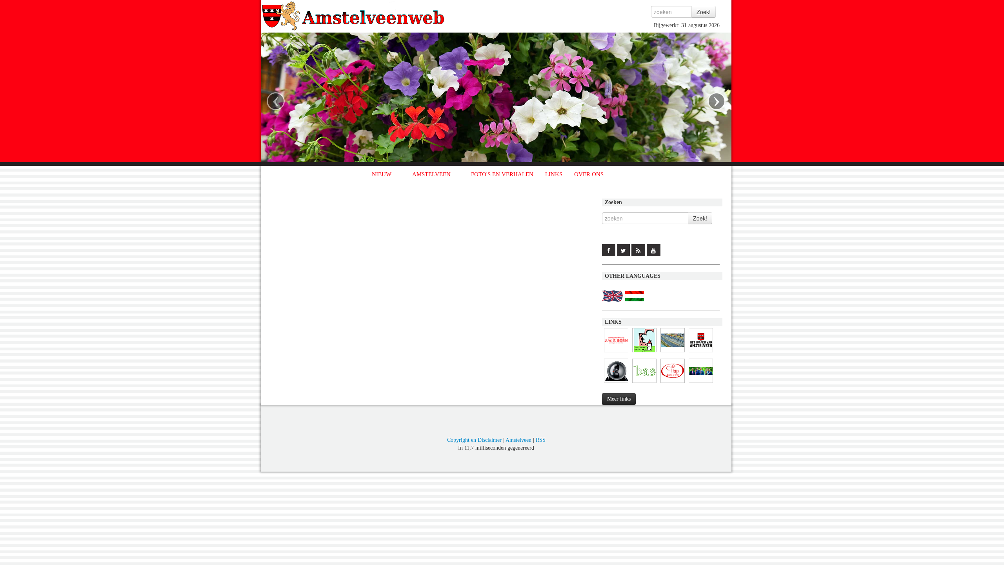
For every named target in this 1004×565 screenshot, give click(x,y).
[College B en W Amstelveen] (701, 383)
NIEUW (381, 174)
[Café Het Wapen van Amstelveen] (701, 352)
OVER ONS (589, 174)
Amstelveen (518, 440)
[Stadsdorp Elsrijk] (644, 352)
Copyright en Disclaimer (474, 440)
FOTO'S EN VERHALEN (502, 174)
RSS (541, 440)
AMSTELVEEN (431, 174)
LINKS (553, 174)
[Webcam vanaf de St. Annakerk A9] (672, 352)
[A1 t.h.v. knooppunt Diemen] (616, 383)
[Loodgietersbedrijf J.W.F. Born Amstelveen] (616, 352)
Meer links (619, 399)
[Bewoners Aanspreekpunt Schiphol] (644, 383)
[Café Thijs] (672, 383)
